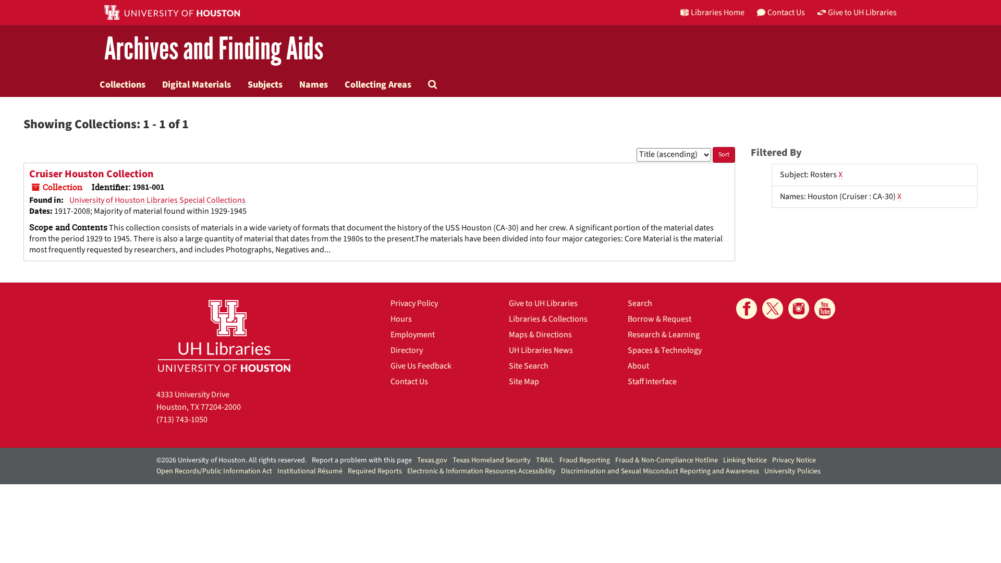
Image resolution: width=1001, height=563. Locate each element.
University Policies (792, 471)
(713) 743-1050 (181, 419)
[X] (772, 308)
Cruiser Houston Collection (91, 174)
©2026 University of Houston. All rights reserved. (231, 460)
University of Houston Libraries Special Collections (157, 200)
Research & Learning (664, 334)
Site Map (524, 381)
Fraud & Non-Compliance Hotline (666, 460)
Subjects (265, 84)
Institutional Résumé (310, 471)
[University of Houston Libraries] (224, 335)
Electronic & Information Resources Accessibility (481, 471)
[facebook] (746, 308)
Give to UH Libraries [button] (862, 12)
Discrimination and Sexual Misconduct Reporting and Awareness (660, 471)
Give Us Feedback (420, 366)
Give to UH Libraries (543, 303)
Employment (412, 334)
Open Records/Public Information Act (214, 471)
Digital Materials (196, 84)
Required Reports (375, 471)
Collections (122, 84)
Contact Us (409, 381)
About (638, 366)
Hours (401, 319)
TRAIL (545, 460)
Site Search (528, 366)
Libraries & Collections (548, 319)
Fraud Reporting (584, 460)
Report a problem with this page (362, 460)
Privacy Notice (794, 460)
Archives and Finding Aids (213, 49)
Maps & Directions (540, 334)
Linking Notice (745, 460)
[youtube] (824, 308)
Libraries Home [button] (717, 12)
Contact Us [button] (786, 12)
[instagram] (798, 308)
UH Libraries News (541, 350)
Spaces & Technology (665, 350)
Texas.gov (432, 460)
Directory (406, 350)
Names (313, 84)
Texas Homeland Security (492, 460)
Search (640, 303)
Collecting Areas (378, 84)
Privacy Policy (414, 303)
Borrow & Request (659, 319)
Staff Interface (652, 381)
